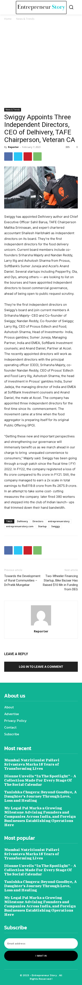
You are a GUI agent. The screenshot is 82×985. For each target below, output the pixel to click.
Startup (42, 526)
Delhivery (22, 521)
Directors (38, 521)
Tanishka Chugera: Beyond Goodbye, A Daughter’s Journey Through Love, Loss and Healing (40, 796)
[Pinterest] (28, 156)
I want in (41, 956)
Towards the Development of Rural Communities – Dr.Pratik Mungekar (22, 580)
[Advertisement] (41, 65)
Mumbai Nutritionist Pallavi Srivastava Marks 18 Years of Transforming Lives (32, 764)
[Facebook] (8, 156)
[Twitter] (18, 156)
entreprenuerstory (59, 521)
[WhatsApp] (37, 156)
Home (8, 19)
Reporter (13, 147)
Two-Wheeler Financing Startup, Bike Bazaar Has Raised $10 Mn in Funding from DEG (60, 582)
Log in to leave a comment (41, 666)
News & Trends (25, 19)
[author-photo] (41, 625)
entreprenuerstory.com (19, 526)
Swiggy (55, 526)
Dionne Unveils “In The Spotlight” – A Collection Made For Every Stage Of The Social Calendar (40, 780)
